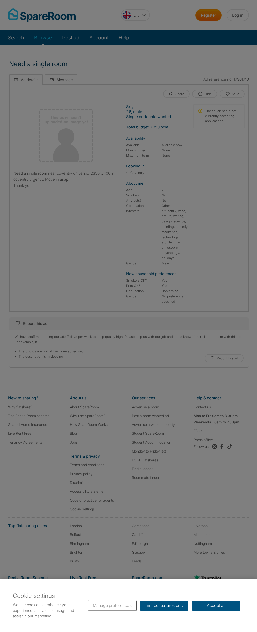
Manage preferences (112, 605)
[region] (128, 605)
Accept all (216, 605)
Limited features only (164, 605)
